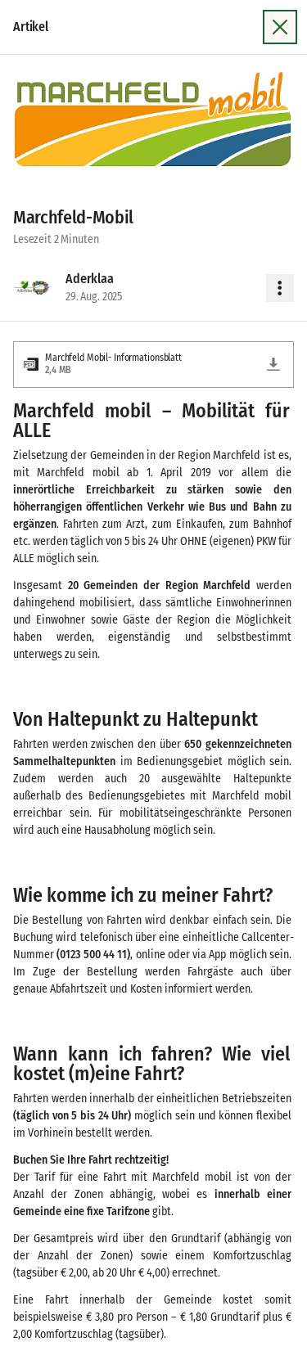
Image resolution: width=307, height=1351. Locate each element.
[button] (153, 121)
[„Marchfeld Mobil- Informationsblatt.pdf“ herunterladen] (273, 364)
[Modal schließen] (280, 27)
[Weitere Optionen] (280, 288)
